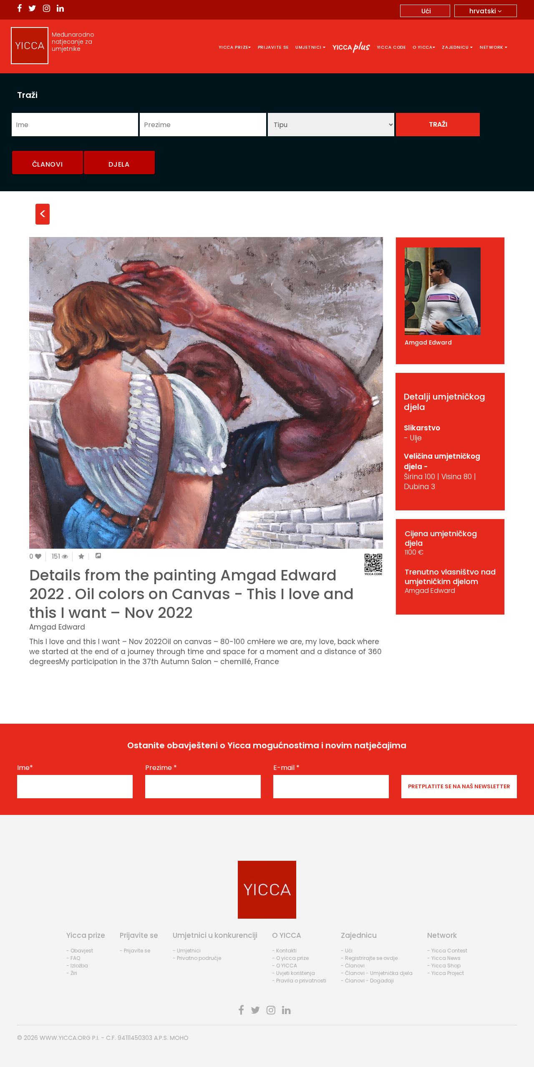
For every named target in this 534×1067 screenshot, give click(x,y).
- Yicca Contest (447, 950)
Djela (119, 164)
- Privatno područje (197, 958)
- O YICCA (284, 965)
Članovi (47, 164)
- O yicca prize (290, 958)
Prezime (161, 767)
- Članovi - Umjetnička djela (377, 973)
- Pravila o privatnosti (299, 980)
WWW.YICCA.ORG (65, 1038)
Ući (426, 11)
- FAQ (73, 958)
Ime (25, 767)
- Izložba (77, 965)
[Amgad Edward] (450, 291)
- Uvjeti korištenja (293, 973)
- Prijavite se (135, 950)
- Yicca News (444, 958)
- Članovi (353, 965)
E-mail (286, 767)
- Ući (347, 950)
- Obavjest (79, 950)
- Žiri (71, 973)
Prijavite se (273, 47)
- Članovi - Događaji (367, 980)
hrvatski (483, 11)
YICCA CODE (391, 47)
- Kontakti (284, 950)
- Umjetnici (187, 950)
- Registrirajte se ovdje (369, 958)
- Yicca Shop (444, 965)
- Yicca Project (445, 973)
